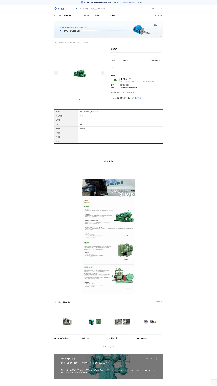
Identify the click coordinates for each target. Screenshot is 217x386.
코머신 (105, 15)
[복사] (140, 2)
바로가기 (94, 111)
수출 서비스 (97, 15)
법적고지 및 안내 (137, 98)
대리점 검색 (67, 15)
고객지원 (112, 15)
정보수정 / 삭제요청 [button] (131, 92)
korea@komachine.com (130, 2)
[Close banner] (211, 2)
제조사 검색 (57, 15)
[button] (212, 371)
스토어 (76, 15)
